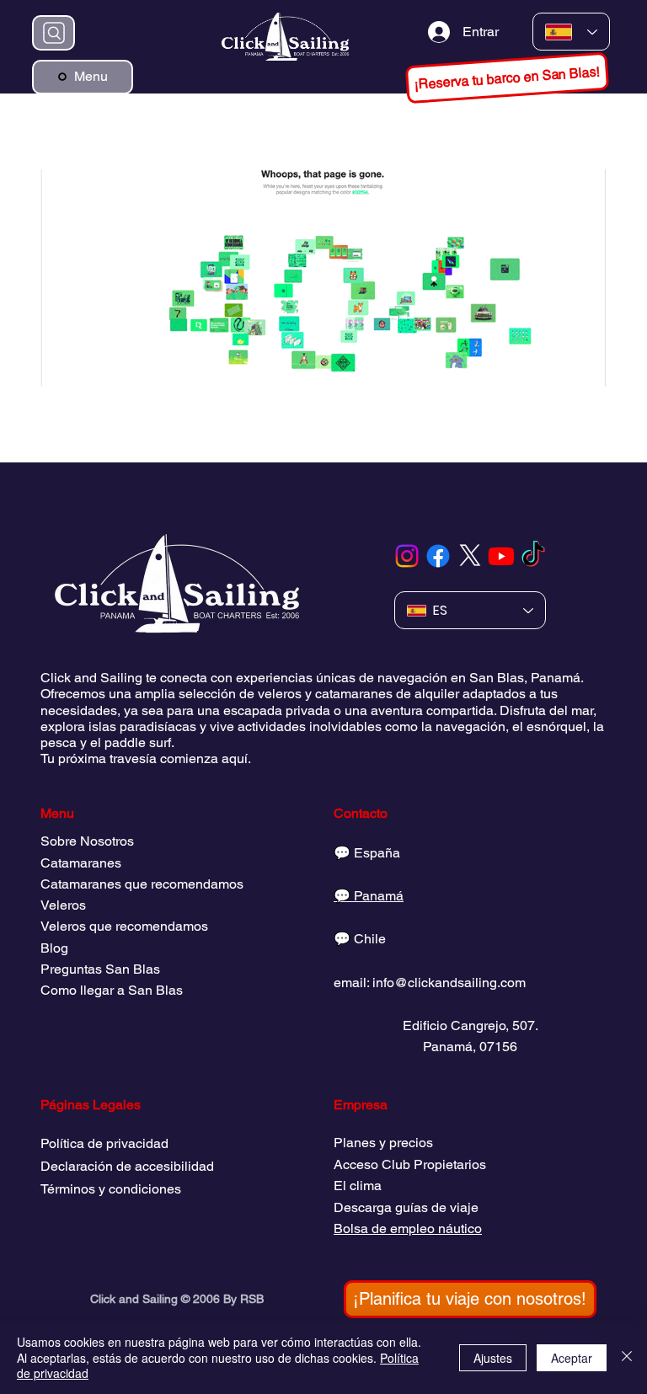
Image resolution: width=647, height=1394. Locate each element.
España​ (377, 853)
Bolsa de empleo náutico (408, 1228)
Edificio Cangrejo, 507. (470, 1025)
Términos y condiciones (110, 1189)
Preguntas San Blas (100, 969)
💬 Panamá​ (369, 896)
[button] (507, 77)
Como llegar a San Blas (111, 990)
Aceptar (571, 1357)
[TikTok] (533, 556)
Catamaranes (80, 863)
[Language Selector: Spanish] (571, 32)
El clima (358, 1186)
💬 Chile (360, 939)
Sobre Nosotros (87, 841)
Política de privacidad (104, 1143)
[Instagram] (407, 556)
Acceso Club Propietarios (410, 1164)
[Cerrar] (627, 1357)
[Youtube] (501, 556)
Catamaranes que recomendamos (141, 884)
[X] (470, 556)
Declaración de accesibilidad (127, 1166)
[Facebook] (438, 556)
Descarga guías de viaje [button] (406, 1207)
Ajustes (492, 1357)
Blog (54, 948)
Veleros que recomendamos (124, 926)
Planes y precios (383, 1143)
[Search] (53, 33)
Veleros (63, 905)
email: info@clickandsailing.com (430, 983)
